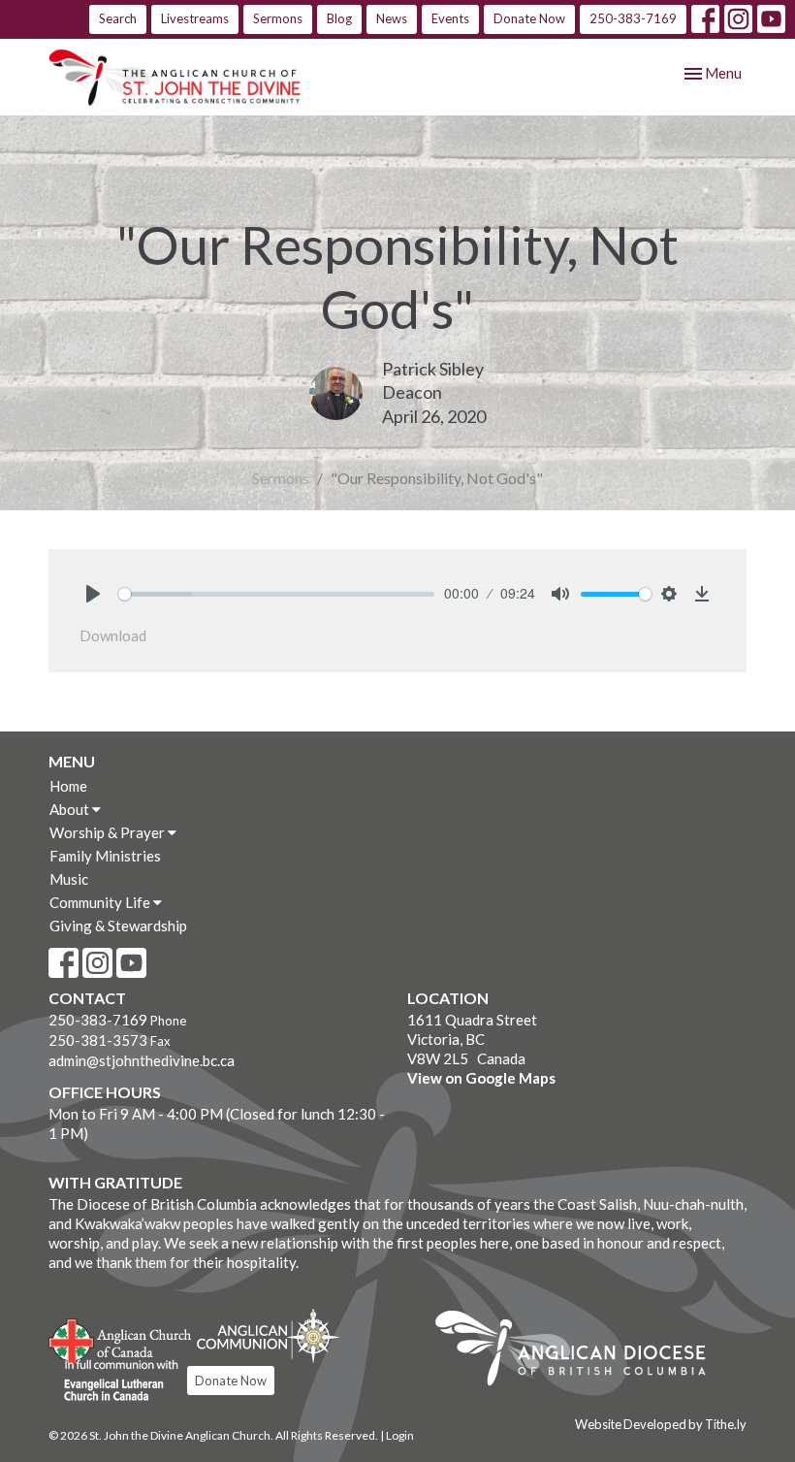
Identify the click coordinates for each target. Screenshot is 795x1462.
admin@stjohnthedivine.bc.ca (141, 1060)
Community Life (101, 902)
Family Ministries (105, 855)
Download (113, 635)
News (391, 18)
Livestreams (195, 18)
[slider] (276, 594)
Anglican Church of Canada (120, 1339)
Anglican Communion (268, 1335)
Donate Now (529, 18)
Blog (339, 18)
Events (450, 18)
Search (118, 18)
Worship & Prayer (108, 832)
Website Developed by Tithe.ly (661, 1424)
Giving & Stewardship (118, 925)
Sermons (277, 18)
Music (68, 879)
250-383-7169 (633, 18)
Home (68, 786)
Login (400, 1435)
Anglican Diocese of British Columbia (580, 1351)
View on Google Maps (481, 1078)
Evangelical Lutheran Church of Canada (113, 1381)
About (70, 809)
